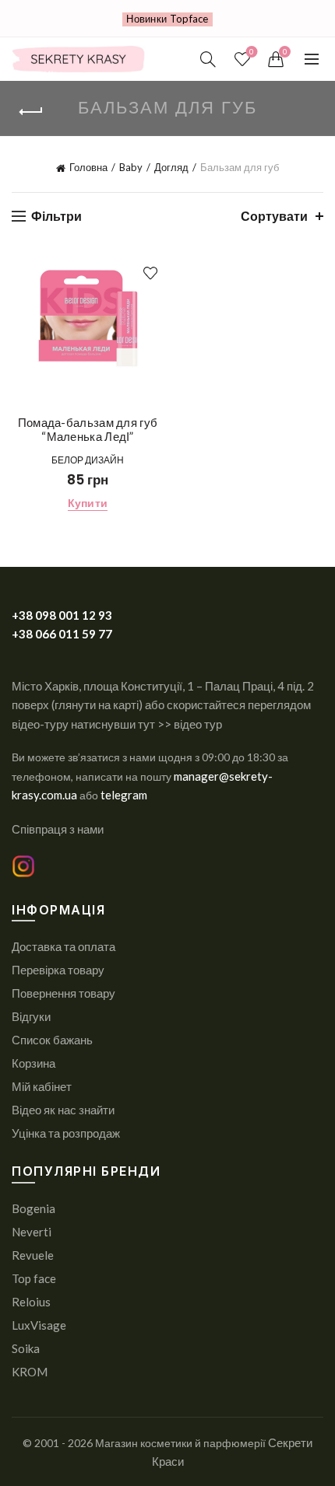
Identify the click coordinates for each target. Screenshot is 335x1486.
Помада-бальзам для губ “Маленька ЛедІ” (88, 429)
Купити (88, 502)
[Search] (208, 59)
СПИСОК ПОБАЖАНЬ (251, 51)
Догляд (171, 167)
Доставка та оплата (63, 946)
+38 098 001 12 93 (62, 615)
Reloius (31, 1302)
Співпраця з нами (58, 829)
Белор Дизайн (87, 460)
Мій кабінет (42, 1086)
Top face (34, 1278)
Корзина (33, 1063)
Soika (26, 1348)
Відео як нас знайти (63, 1110)
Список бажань (52, 1040)
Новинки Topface (167, 18)
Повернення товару (63, 993)
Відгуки (31, 1016)
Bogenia (33, 1208)
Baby (131, 167)
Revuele (33, 1255)
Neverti (31, 1232)
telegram (123, 795)
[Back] (31, 112)
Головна (88, 167)
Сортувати (274, 215)
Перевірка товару (58, 970)
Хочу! (150, 273)
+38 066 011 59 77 (62, 634)
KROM (30, 1372)
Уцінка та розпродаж (66, 1133)
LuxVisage (39, 1325)
